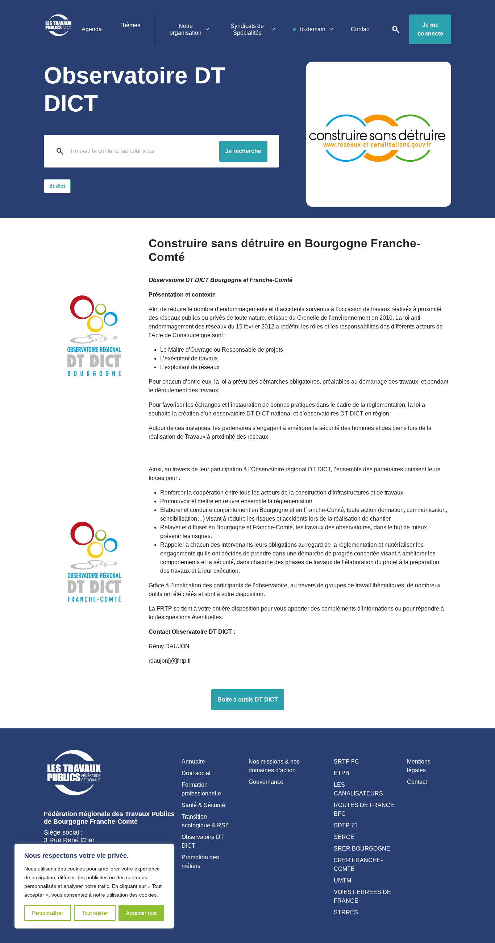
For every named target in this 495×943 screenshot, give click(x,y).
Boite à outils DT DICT (247, 699)
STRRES (346, 912)
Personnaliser (47, 913)
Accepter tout (141, 913)
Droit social (196, 773)
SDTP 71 (346, 825)
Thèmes (129, 25)
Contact (361, 29)
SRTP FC (346, 761)
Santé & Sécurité (203, 805)
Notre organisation (185, 29)
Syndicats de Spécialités (247, 29)
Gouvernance (266, 782)
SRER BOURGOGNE (362, 848)
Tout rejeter (95, 913)
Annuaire (193, 761)
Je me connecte (430, 29)
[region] (94, 886)
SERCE (344, 837)
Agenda (92, 29)
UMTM (342, 880)
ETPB (341, 773)
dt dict (57, 186)
